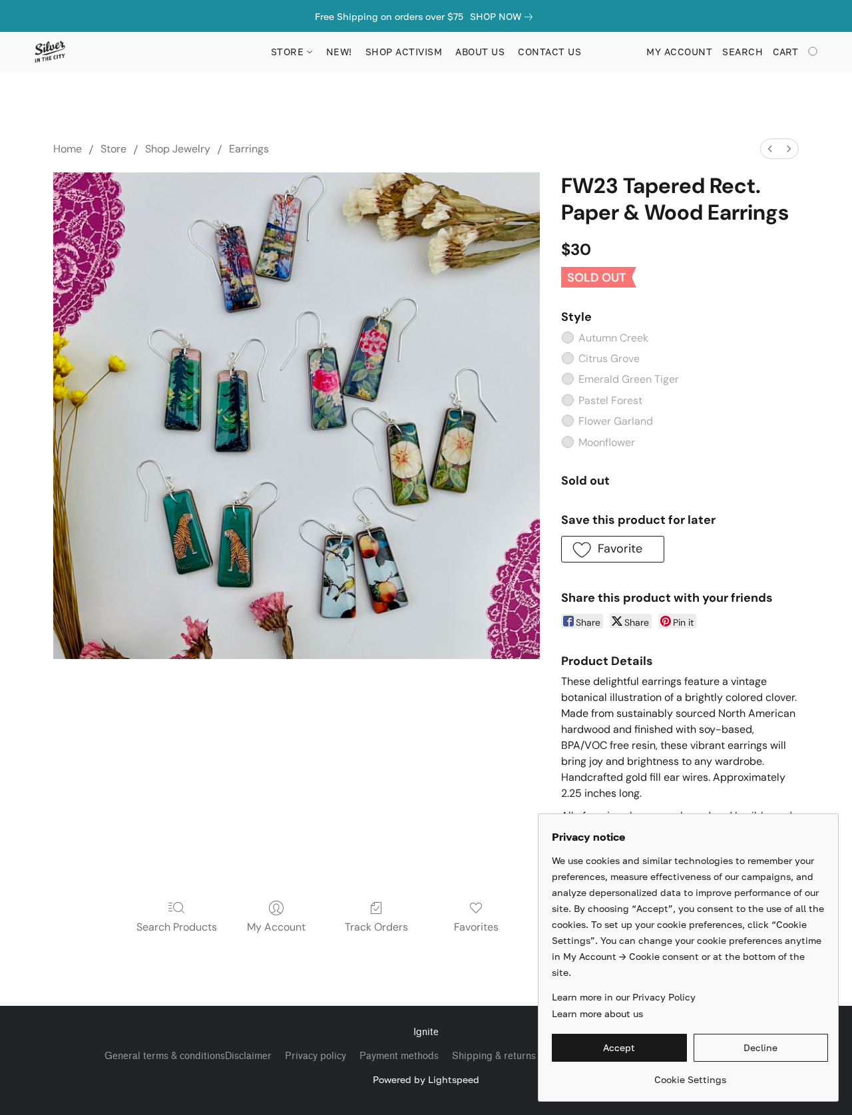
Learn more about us (597, 1013)
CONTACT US (549, 51)
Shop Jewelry (177, 149)
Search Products (176, 927)
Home (67, 149)
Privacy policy (315, 1056)
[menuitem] (770, 148)
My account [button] (679, 51)
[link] (504, 17)
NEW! (339, 51)
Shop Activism (404, 51)
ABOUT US (480, 51)
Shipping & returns (494, 1056)
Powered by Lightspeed (426, 1079)
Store (113, 149)
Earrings (249, 149)
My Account (276, 927)
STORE (289, 51)
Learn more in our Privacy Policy (624, 997)
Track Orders (376, 927)
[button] (49, 52)
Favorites (476, 927)
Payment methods (399, 1056)
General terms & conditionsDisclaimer (188, 1056)
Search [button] (742, 51)
